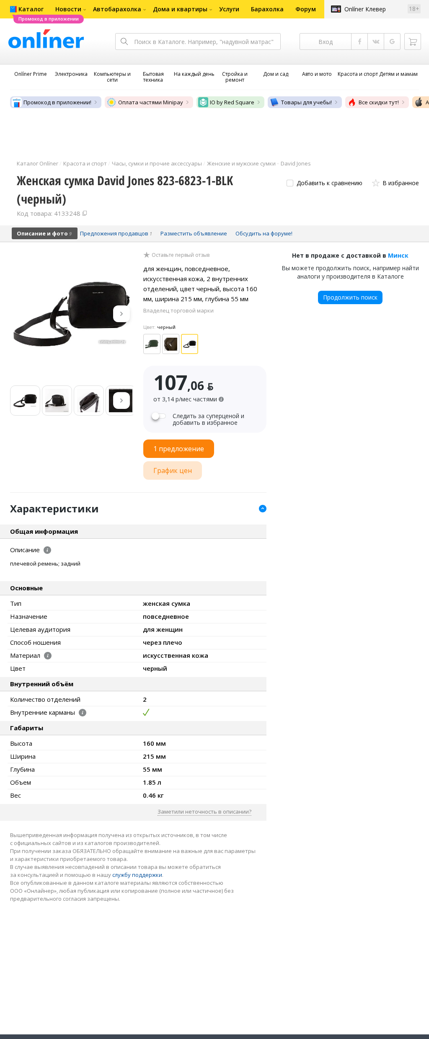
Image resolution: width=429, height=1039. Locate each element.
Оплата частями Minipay (150, 102)
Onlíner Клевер (365, 9)
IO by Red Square (232, 102)
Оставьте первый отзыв (180, 255)
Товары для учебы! (306, 102)
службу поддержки (137, 875)
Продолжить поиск (350, 297)
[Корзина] (412, 41)
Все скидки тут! (379, 102)
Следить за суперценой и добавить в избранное (208, 419)
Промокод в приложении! (57, 102)
